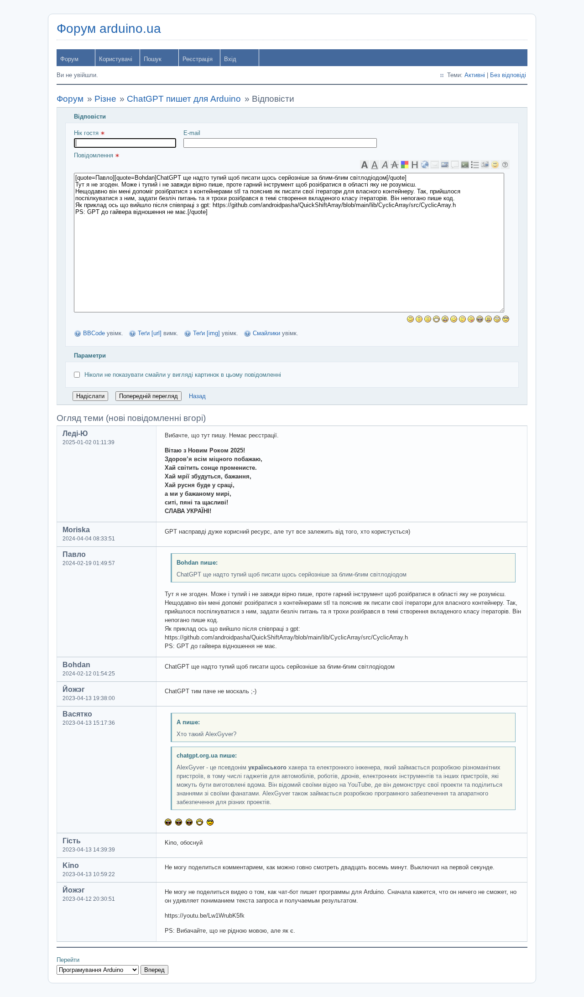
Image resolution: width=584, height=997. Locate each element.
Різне (105, 99)
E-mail (191, 133)
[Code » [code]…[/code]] (464, 164)
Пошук (153, 59)
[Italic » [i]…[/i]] (384, 164)
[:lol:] (480, 319)
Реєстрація (197, 59)
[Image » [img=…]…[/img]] (444, 164)
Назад (197, 396)
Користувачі (115, 59)
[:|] (419, 319)
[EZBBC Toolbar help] (505, 164)
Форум (69, 59)
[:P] (471, 319)
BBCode (94, 333)
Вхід (230, 59)
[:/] (462, 319)
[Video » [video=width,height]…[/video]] (485, 164)
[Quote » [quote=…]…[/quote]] (454, 164)
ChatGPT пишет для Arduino (184, 99)
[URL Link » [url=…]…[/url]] (424, 164)
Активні (474, 75)
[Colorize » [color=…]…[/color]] (404, 164)
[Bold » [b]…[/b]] (364, 164)
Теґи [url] (150, 333)
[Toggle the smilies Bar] (495, 164)
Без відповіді (508, 75)
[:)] (410, 319)
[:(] (428, 319)
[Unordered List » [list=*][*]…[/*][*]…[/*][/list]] (475, 164)
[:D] (436, 319)
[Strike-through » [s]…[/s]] (394, 164)
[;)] (454, 319)
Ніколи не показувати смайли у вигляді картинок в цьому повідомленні (182, 374)
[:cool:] (506, 319)
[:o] (445, 319)
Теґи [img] (206, 333)
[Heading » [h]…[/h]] (414, 164)
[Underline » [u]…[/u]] (374, 164)
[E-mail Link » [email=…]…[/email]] (434, 164)
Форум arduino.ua (109, 28)
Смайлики (266, 333)
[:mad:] (488, 319)
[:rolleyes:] (497, 319)
